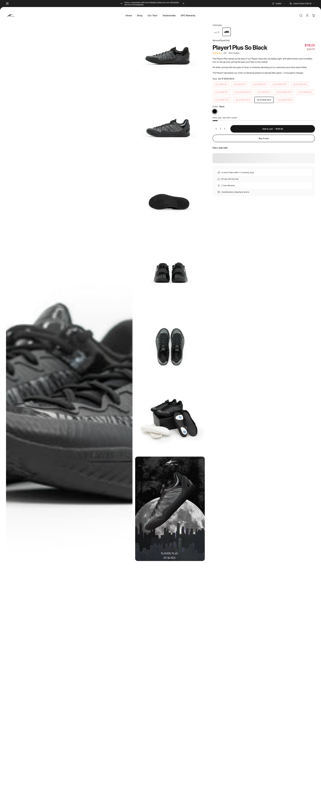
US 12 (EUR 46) (305, 92)
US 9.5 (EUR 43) (300, 84)
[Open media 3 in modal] (170, 130)
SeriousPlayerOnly (221, 40)
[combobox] (278, 3)
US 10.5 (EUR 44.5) (242, 92)
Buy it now (264, 138)
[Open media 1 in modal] (69, 410)
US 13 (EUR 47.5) (222, 100)
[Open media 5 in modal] (170, 275)
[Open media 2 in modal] (170, 58)
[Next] (183, 3)
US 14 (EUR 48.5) (243, 100)
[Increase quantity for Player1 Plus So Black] (225, 128)
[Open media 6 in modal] (170, 347)
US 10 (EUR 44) (221, 92)
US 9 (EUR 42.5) (279, 84)
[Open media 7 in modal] (170, 419)
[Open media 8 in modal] (170, 509)
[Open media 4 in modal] (170, 203)
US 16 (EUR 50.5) (285, 100)
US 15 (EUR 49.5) (264, 100)
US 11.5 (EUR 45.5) (284, 92)
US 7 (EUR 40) (221, 84)
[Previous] (121, 3)
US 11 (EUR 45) (263, 92)
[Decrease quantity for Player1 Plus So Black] (215, 128)
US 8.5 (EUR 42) (259, 84)
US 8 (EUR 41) (239, 84)
